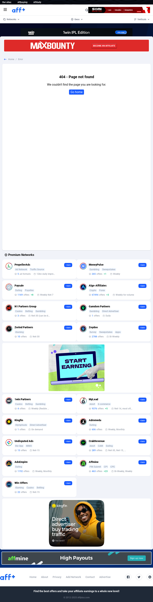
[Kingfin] (76, 523)
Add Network (73, 577)
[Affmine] (76, 558)
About (44, 577)
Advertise (105, 577)
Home (11, 59)
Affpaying (22, 2)
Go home (76, 92)
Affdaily (37, 2)
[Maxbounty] (76, 45)
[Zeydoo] (76, 367)
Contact (90, 577)
